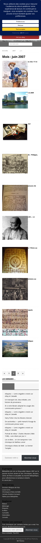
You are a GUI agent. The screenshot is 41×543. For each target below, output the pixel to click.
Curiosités (5, 513)
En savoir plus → (7, 480)
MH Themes (20, 541)
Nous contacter (7, 533)
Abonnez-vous (30, 458)
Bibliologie (5, 506)
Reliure (4, 504)
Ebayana (5, 508)
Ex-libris (4, 510)
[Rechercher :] (20, 44)
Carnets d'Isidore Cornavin (11, 494)
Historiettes (6, 515)
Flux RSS (16, 533)
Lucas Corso (6, 490)
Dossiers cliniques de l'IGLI (11, 487)
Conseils (5, 517)
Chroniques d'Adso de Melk (11, 492)
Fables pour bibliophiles (10, 496)
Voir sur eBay (20, 37)
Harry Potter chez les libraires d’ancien (18, 418)
